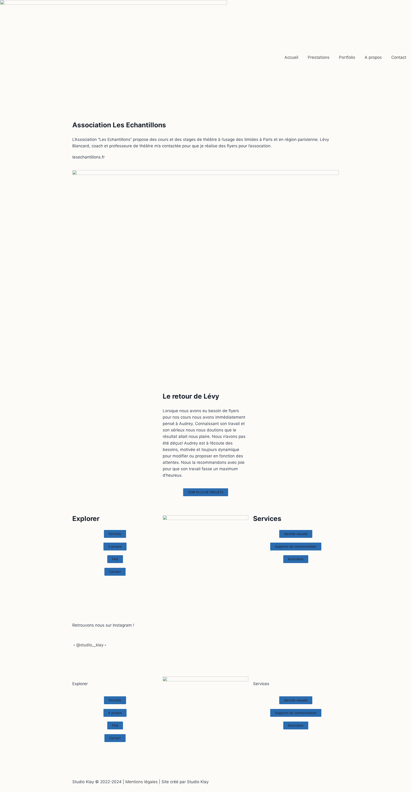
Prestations (318, 57)
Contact (398, 57)
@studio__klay (89, 645)
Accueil (291, 57)
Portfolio (347, 57)
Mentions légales (141, 781)
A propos (373, 57)
